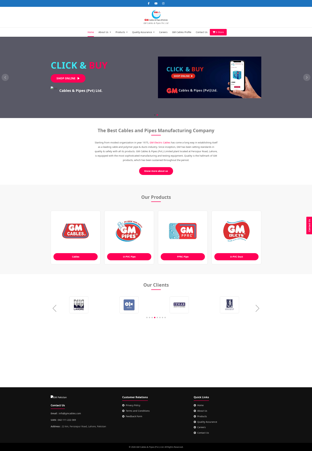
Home (91, 32)
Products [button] (121, 32)
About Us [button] (103, 32)
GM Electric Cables (160, 142)
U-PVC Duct (236, 256)
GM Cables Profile (181, 32)
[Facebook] (148, 3)
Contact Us (202, 32)
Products (202, 416)
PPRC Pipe (182, 256)
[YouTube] (156, 3)
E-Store (220, 32)
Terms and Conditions (138, 410)
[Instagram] (163, 3)
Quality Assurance (207, 421)
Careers (163, 32)
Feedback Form (134, 416)
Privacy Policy (133, 405)
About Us (202, 410)
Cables (75, 256)
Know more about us (156, 170)
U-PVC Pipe (129, 256)
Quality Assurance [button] (142, 32)
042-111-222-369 (67, 419)
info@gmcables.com (70, 413)
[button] (306, 77)
